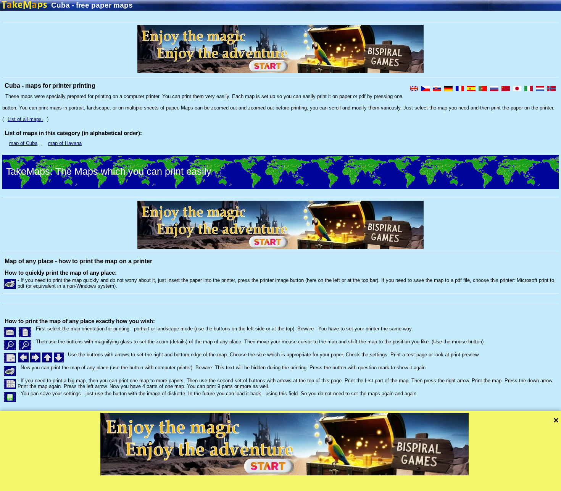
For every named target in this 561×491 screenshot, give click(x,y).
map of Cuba (23, 143)
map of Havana (65, 143)
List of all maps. (25, 119)
